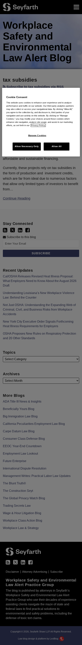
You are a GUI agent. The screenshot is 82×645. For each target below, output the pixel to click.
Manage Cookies (37, 135)
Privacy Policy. (38, 125)
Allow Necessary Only (27, 146)
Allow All (57, 146)
